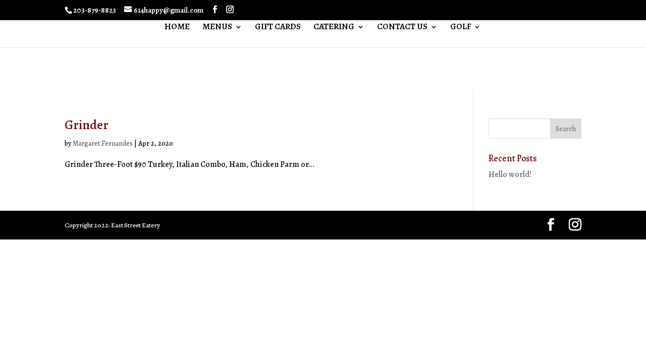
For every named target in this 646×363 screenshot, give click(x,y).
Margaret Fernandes (103, 143)
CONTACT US (402, 27)
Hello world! (510, 174)
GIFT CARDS (278, 27)
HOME (177, 27)
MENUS (217, 27)
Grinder (87, 125)
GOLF (460, 27)
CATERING (333, 27)
